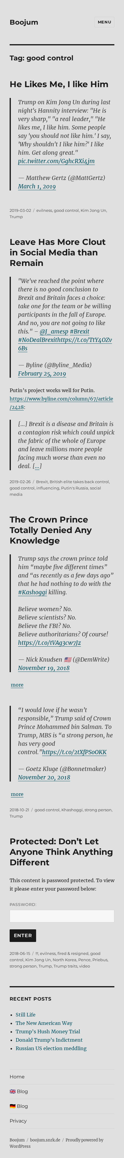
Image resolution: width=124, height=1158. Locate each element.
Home (17, 1077)
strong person (98, 809)
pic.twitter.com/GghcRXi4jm (56, 161)
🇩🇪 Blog (19, 1106)
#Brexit (79, 331)
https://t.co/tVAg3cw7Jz (49, 642)
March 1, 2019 (37, 186)
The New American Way (44, 1023)
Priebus (99, 959)
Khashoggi (72, 809)
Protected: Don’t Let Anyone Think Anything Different (61, 851)
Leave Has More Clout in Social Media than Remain (58, 252)
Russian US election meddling (51, 1048)
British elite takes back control (79, 481)
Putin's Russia (74, 488)
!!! (37, 953)
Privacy (18, 1121)
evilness (44, 210)
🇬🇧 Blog (19, 1091)
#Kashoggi (32, 592)
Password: (23, 904)
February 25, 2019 (42, 373)
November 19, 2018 (44, 668)
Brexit (42, 481)
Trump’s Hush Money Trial (48, 1031)
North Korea (64, 959)
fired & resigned (72, 953)
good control (66, 210)
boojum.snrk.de (45, 1140)
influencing (47, 488)
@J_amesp (54, 331)
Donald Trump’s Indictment (49, 1040)
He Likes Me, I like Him (59, 84)
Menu (104, 22)
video (84, 966)
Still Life (26, 1015)
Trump (16, 216)
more (17, 685)
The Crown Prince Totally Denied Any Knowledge (51, 530)
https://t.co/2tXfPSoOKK (74, 752)
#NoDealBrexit (37, 339)
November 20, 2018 (44, 777)
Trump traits (65, 966)
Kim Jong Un (93, 210)
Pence (84, 959)
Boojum (24, 22)
